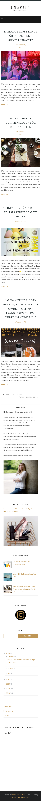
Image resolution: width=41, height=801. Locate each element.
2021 (8, 679)
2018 (8, 693)
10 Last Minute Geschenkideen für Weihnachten (20, 123)
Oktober (11, 656)
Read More (6, 105)
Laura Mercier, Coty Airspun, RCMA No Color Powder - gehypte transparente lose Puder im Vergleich (20, 309)
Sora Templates (18, 794)
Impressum (8, 706)
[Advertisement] (20, 764)
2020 (8, 684)
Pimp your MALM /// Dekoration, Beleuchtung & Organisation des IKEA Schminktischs (24, 589)
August (11, 669)
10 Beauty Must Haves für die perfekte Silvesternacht (20, 36)
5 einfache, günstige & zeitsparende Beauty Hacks (20, 212)
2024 (8, 653)
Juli (9, 673)
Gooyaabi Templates (20, 797)
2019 (8, 688)
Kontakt (6, 715)
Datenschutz (8, 711)
